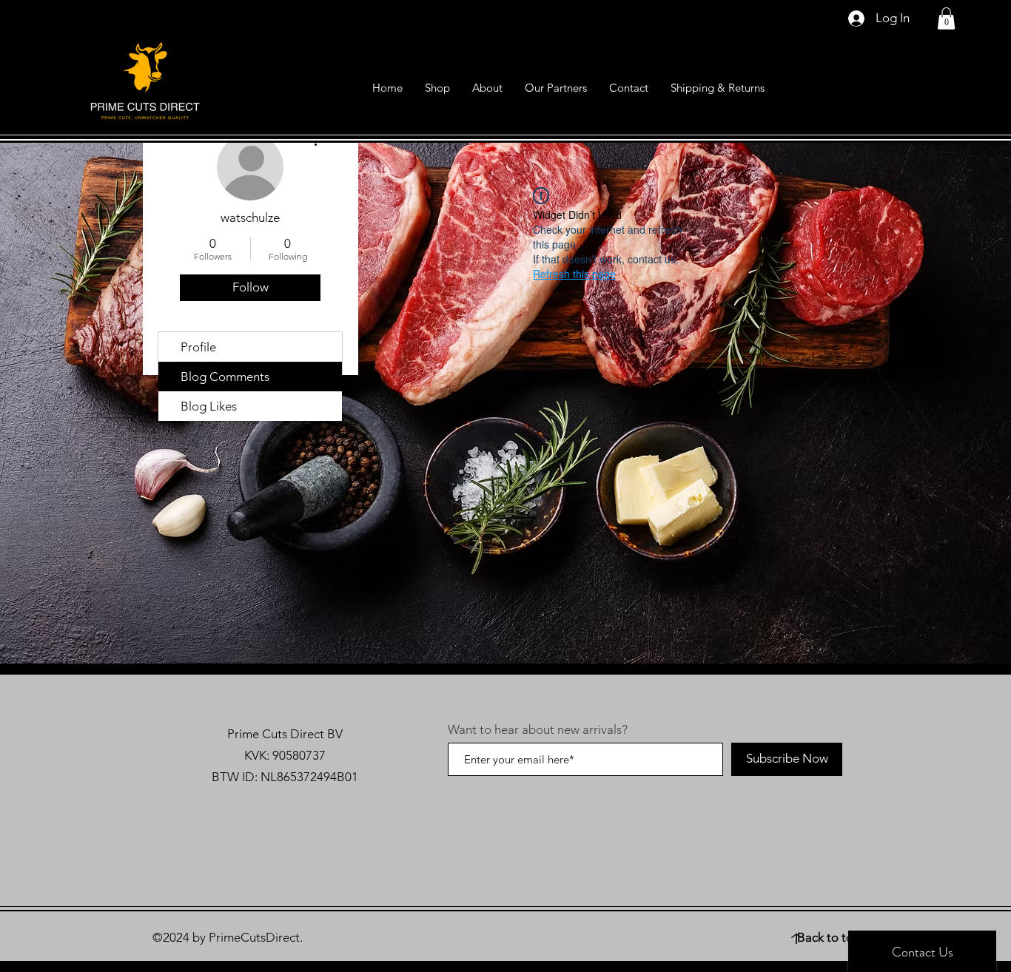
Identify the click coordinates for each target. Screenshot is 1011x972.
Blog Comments (225, 376)
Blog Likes (209, 406)
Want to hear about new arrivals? (538, 729)
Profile (198, 347)
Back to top (829, 937)
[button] (946, 18)
